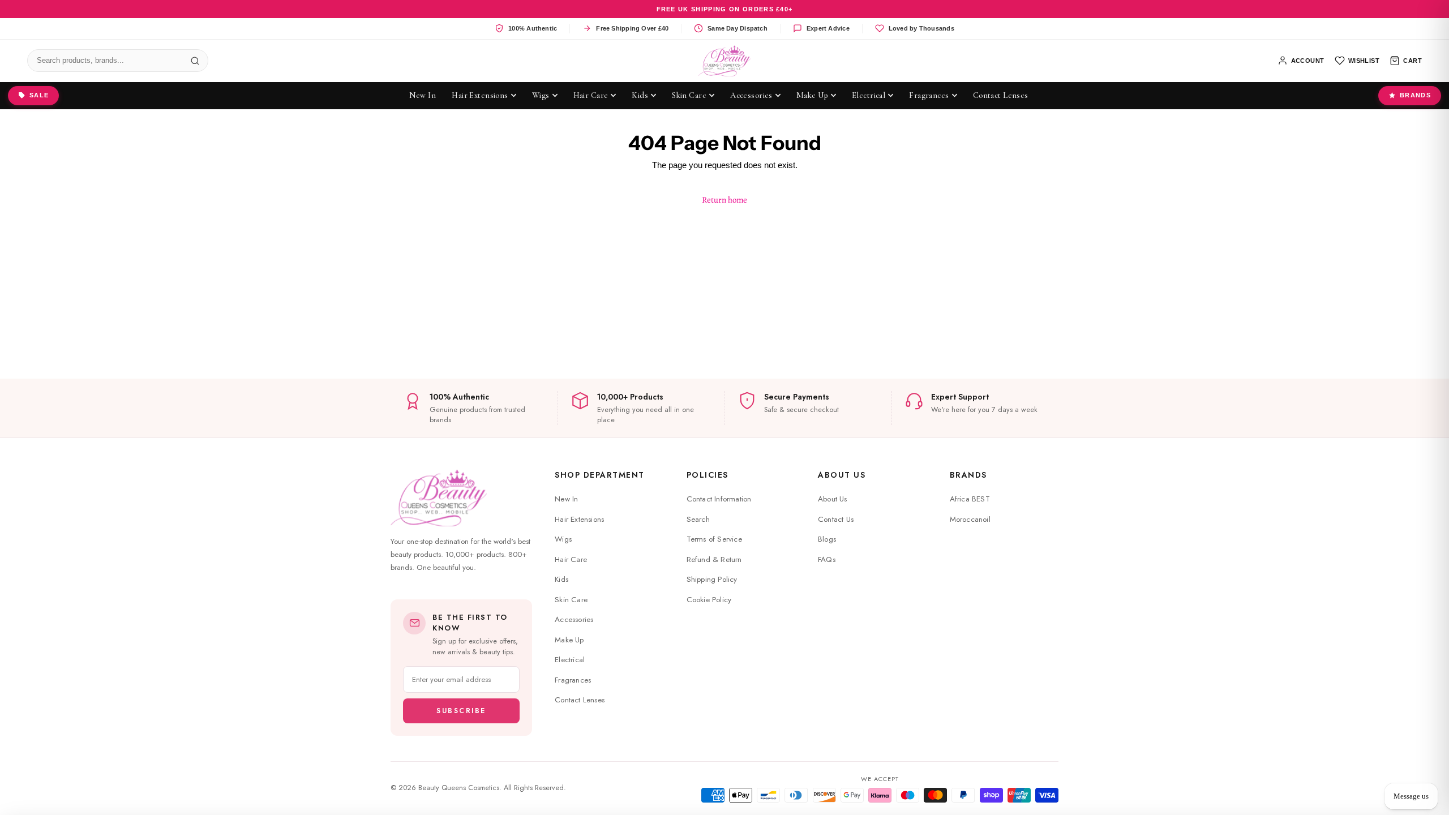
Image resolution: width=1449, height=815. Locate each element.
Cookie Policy (709, 599)
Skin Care (571, 599)
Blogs (827, 539)
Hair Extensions (579, 519)
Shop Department (600, 475)
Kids (561, 579)
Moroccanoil (970, 519)
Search (698, 519)
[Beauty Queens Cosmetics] (724, 60)
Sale (39, 95)
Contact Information (719, 499)
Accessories (574, 619)
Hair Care (571, 559)
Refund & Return (714, 559)
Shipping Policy (712, 579)
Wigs (563, 539)
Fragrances (573, 680)
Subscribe (461, 711)
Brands (1415, 95)
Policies (707, 475)
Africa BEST (970, 499)
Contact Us (836, 519)
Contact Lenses (580, 699)
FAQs (826, 559)
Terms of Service (714, 539)
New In (566, 499)
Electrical (570, 659)
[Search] (195, 60)
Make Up (569, 639)
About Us (841, 475)
